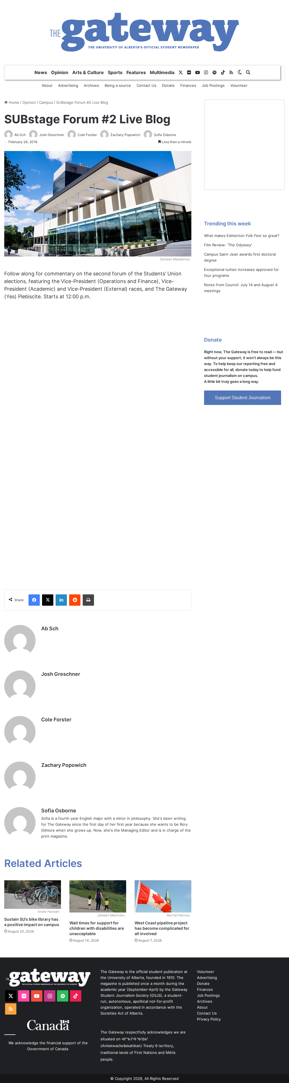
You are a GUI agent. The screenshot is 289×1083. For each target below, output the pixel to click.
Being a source (118, 85)
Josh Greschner (60, 674)
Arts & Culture (88, 72)
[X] (47, 600)
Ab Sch (49, 628)
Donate (168, 85)
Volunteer (239, 85)
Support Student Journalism (242, 397)
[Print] (88, 600)
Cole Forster (56, 719)
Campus (46, 102)
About (47, 85)
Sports (115, 72)
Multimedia (162, 72)
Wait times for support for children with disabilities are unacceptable (96, 928)
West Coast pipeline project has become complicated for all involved (162, 928)
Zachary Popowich (63, 765)
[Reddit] (74, 600)
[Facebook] (34, 600)
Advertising (68, 85)
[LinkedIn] (61, 600)
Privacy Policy (209, 1019)
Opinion (59, 72)
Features (136, 72)
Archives (91, 85)
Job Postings (213, 85)
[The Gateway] (145, 32)
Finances (188, 85)
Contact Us (146, 85)
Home (13, 102)
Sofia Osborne (58, 811)
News (40, 72)
